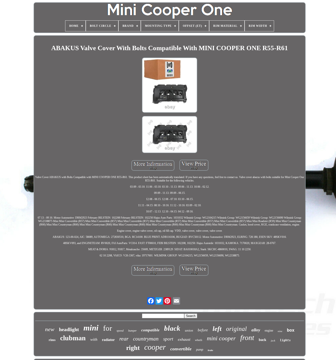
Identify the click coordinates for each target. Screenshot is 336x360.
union (189, 330)
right (133, 347)
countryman (146, 339)
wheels (198, 340)
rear (123, 339)
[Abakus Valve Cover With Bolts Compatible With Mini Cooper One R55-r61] (169, 85)
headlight (69, 329)
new (49, 329)
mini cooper (221, 338)
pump (199, 349)
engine (269, 330)
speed (120, 330)
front (247, 337)
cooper (155, 347)
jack (273, 340)
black (172, 328)
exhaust (184, 339)
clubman (73, 338)
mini (91, 327)
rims (52, 340)
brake (210, 350)
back (262, 340)
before (203, 330)
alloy (255, 329)
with (93, 339)
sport (168, 339)
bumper (132, 330)
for (107, 328)
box (290, 330)
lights (285, 340)
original (236, 328)
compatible (150, 330)
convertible (181, 348)
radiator (108, 340)
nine (280, 331)
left (217, 328)
